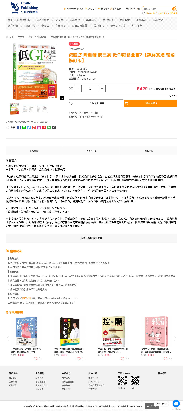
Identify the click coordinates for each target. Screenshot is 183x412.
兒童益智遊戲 (79, 25)
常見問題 (39, 378)
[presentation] (8, 338)
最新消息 (13, 382)
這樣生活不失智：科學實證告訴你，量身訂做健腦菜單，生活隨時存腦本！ (156, 350)
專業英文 (91, 20)
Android (121, 388)
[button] (165, 385)
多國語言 (30, 25)
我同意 (153, 406)
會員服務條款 (41, 385)
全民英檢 (159, 13)
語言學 (59, 20)
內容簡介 (34, 151)
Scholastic (150, 13)
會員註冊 (66, 385)
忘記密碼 (66, 389)
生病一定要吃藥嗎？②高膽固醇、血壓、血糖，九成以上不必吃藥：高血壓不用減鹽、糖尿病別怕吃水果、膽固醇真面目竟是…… (69, 350)
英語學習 (75, 20)
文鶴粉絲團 (93, 378)
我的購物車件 (133, 9)
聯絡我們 (13, 385)
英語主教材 (42, 20)
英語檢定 (158, 20)
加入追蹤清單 (97, 103)
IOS (132, 388)
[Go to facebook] (176, 403)
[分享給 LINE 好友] (24, 127)
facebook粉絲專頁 (75, 9)
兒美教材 (124, 20)
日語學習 (173, 13)
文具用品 (60, 25)
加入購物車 (151, 103)
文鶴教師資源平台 (96, 385)
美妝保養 (99, 25)
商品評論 (149, 151)
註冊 (94, 9)
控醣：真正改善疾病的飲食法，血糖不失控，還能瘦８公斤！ (113, 350)
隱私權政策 (40, 382)
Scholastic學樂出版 (19, 20)
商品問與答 (91, 151)
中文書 (45, 25)
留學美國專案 (118, 25)
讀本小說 (141, 20)
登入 (90, 9)
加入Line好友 (94, 382)
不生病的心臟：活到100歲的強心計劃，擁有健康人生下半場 (26, 350)
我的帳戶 (105, 9)
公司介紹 (13, 378)
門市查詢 (92, 389)
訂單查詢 (117, 9)
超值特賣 (13, 25)
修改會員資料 (68, 382)
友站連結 (39, 389)
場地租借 (137, 25)
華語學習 (108, 20)
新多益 (166, 13)
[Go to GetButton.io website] (176, 409)
